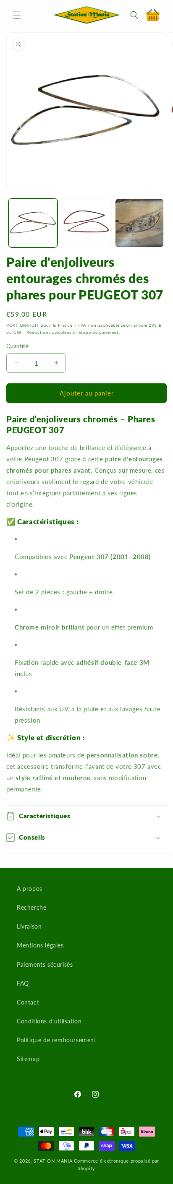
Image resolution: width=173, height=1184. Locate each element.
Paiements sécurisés (45, 964)
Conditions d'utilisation (49, 1021)
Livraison (29, 926)
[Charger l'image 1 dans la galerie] (33, 222)
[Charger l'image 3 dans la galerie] (139, 222)
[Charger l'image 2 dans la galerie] (86, 222)
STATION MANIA (53, 1160)
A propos (29, 888)
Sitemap (28, 1058)
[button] (17, 15)
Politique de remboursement (57, 1039)
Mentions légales (40, 945)
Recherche (31, 907)
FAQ (23, 983)
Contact (28, 1002)
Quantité (17, 346)
